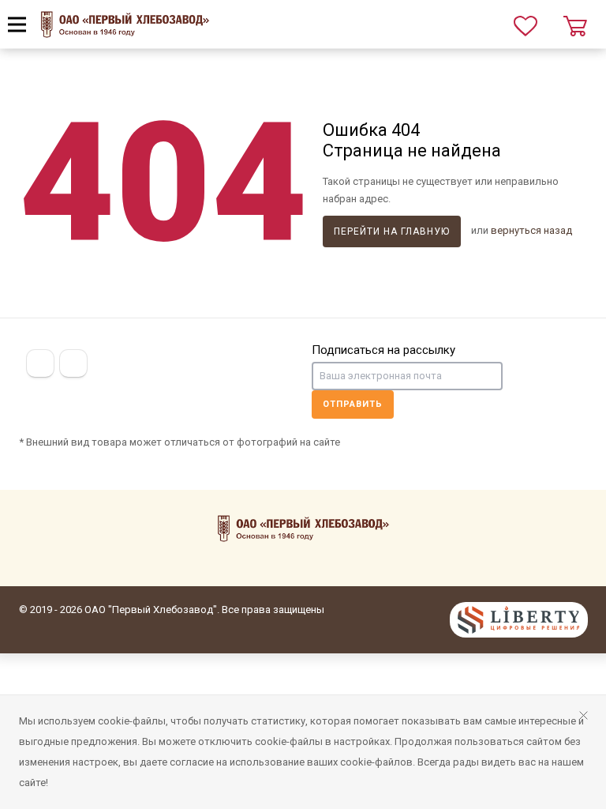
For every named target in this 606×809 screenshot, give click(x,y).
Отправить (353, 404)
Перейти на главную (392, 231)
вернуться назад (531, 230)
